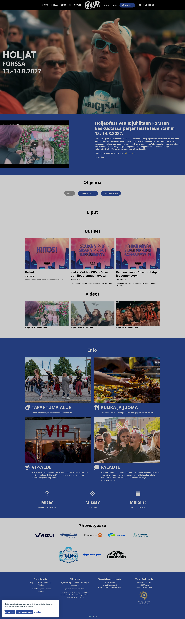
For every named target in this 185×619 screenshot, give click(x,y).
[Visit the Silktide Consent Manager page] (54, 612)
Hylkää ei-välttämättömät (24, 612)
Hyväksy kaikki (9, 612)
